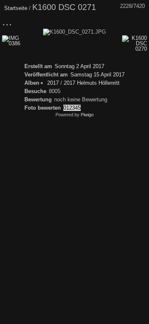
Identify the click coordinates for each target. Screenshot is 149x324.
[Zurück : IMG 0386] (123, 22)
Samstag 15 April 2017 (97, 74)
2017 (53, 83)
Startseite (15, 8)
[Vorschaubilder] (105, 22)
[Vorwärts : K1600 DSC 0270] (140, 22)
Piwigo (87, 114)
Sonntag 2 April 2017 (79, 66)
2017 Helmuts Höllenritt (92, 83)
